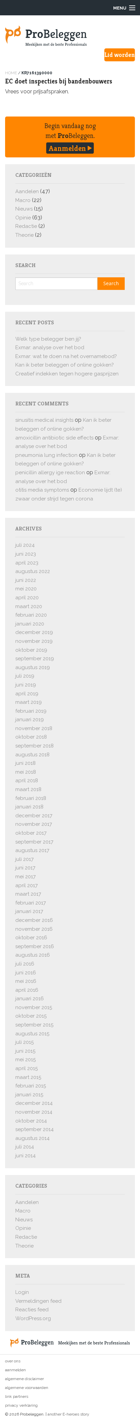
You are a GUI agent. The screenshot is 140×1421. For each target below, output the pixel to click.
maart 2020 (28, 606)
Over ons (12, 1361)
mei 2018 (25, 772)
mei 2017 (25, 877)
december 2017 (33, 816)
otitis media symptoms (42, 490)
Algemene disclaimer (24, 1378)
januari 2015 (29, 1095)
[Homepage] (70, 36)
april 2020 (27, 597)
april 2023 (26, 563)
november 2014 (33, 1112)
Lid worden (119, 55)
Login (22, 1292)
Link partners (16, 1396)
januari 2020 (29, 624)
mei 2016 (25, 981)
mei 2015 (25, 1059)
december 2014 (34, 1103)
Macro (23, 200)
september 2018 (34, 746)
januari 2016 (29, 998)
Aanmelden (68, 148)
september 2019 (34, 658)
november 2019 (34, 641)
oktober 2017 (31, 833)
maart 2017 (28, 894)
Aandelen (27, 191)
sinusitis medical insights (44, 420)
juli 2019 (24, 676)
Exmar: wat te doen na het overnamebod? (66, 356)
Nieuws (24, 209)
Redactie (26, 226)
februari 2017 (30, 903)
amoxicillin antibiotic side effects (54, 438)
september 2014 (34, 1129)
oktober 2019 (31, 650)
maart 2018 (28, 789)
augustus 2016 (32, 955)
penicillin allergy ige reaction (50, 472)
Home (11, 73)
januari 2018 (29, 807)
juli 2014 (24, 1147)
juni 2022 (25, 580)
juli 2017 (24, 859)
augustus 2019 (32, 667)
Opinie (23, 218)
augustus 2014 (32, 1138)
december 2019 (34, 632)
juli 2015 (24, 1042)
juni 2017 (25, 868)
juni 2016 (25, 973)
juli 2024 (25, 545)
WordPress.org (33, 1318)
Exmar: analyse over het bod (49, 347)
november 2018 (33, 728)
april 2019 (26, 694)
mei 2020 (26, 589)
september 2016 (34, 946)
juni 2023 (25, 554)
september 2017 (34, 842)
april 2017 (26, 885)
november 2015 (33, 1007)
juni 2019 (25, 685)
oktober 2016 (31, 938)
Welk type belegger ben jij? (48, 339)
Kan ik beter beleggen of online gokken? (64, 365)
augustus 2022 (32, 571)
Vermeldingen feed (38, 1301)
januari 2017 (29, 911)
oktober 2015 (31, 1016)
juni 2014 (25, 1156)
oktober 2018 (31, 737)
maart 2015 (28, 1077)
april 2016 (26, 990)
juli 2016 (24, 964)
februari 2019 (31, 711)
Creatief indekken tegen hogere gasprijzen (67, 374)
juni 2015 (25, 1051)
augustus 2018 (32, 755)
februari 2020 (31, 615)
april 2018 (26, 780)
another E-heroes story (68, 1414)
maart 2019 (28, 702)
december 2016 (34, 920)
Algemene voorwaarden (26, 1387)
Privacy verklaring (21, 1405)
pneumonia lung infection (46, 455)
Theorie (24, 235)
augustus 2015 (32, 1034)
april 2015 (26, 1068)
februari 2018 (30, 798)
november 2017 (33, 824)
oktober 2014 (31, 1121)
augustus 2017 (32, 850)
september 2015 (34, 1025)
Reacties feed (32, 1310)
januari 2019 (29, 719)
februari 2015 (30, 1086)
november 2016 (34, 929)
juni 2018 (25, 763)
